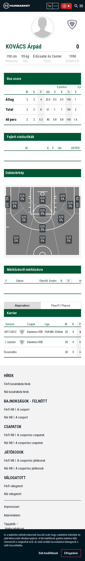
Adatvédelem (12, 515)
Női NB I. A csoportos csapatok (24, 443)
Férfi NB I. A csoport (16, 409)
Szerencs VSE (35, 331)
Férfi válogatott (13, 486)
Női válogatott (12, 494)
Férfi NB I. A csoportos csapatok (24, 435)
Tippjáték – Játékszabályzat (13, 526)
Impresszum (11, 507)
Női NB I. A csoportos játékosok (24, 468)
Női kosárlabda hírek (16, 392)
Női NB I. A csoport (16, 417)
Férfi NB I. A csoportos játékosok (24, 460)
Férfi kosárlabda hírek (17, 384)
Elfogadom (71, 553)
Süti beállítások (48, 553)
